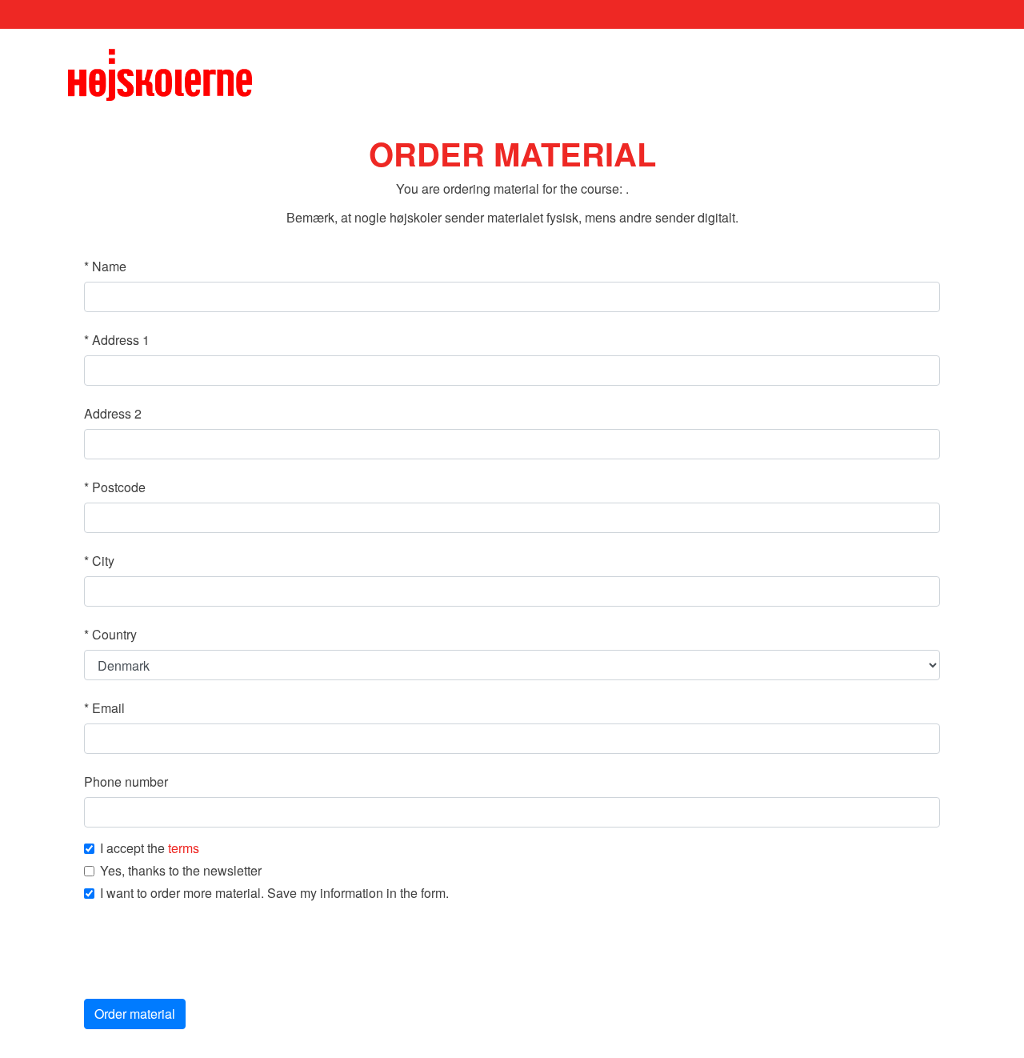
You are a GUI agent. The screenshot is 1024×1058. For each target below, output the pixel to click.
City (99, 560)
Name (105, 266)
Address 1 (117, 340)
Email (104, 708)
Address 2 (113, 413)
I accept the (149, 848)
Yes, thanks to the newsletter (181, 871)
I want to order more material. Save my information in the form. (274, 893)
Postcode (115, 487)
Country (110, 634)
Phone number (126, 781)
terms (183, 848)
